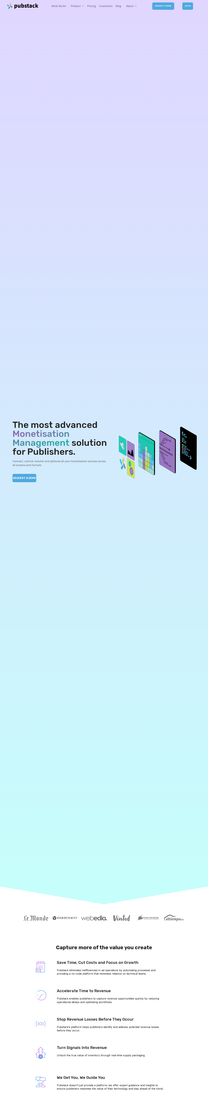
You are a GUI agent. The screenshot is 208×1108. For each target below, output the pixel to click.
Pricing (91, 6)
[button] (76, 6)
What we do (59, 6)
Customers (105, 6)
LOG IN (188, 6)
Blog (118, 6)
